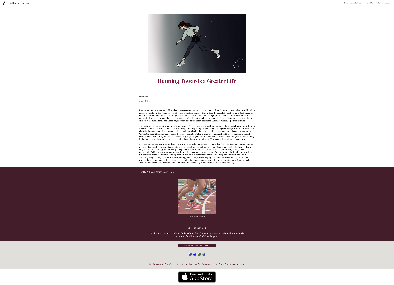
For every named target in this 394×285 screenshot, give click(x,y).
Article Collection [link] (356, 3)
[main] (197, 81)
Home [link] (346, 3)
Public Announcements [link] (383, 3)
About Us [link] (370, 3)
